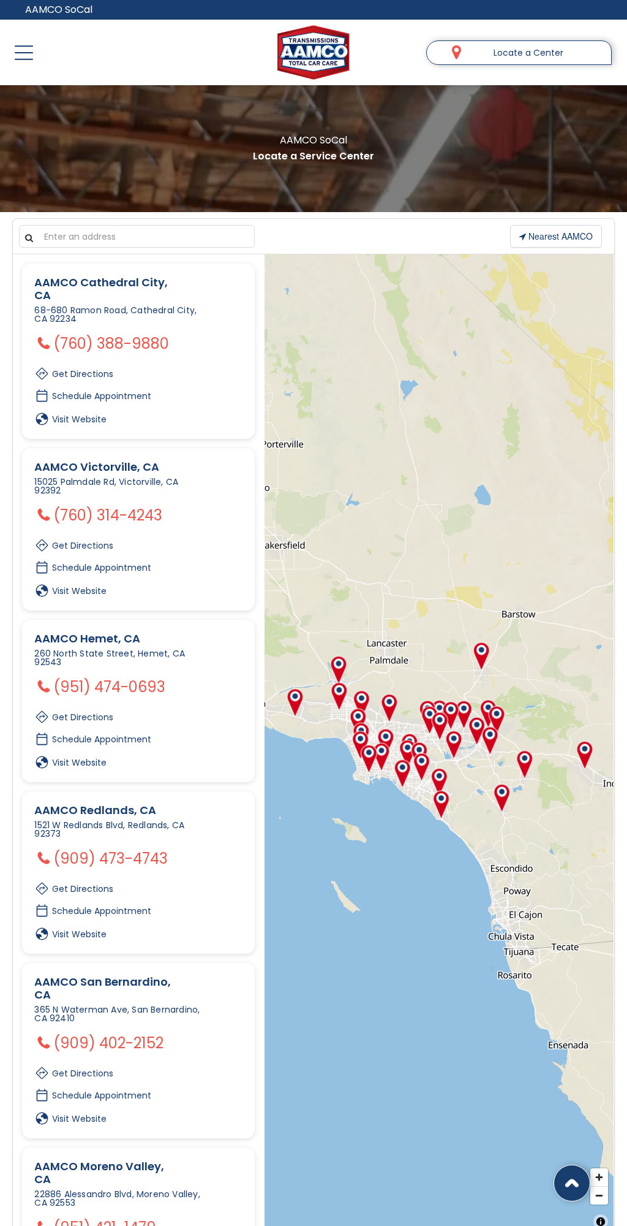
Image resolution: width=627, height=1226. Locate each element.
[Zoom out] (599, 1195)
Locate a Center (528, 53)
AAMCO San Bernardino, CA (102, 988)
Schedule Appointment (100, 396)
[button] (24, 53)
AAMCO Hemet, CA (87, 638)
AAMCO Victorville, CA (96, 466)
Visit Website (78, 419)
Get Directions (81, 371)
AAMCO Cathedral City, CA (101, 289)
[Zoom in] (599, 1177)
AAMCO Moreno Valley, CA (99, 1173)
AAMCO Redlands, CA (95, 810)
